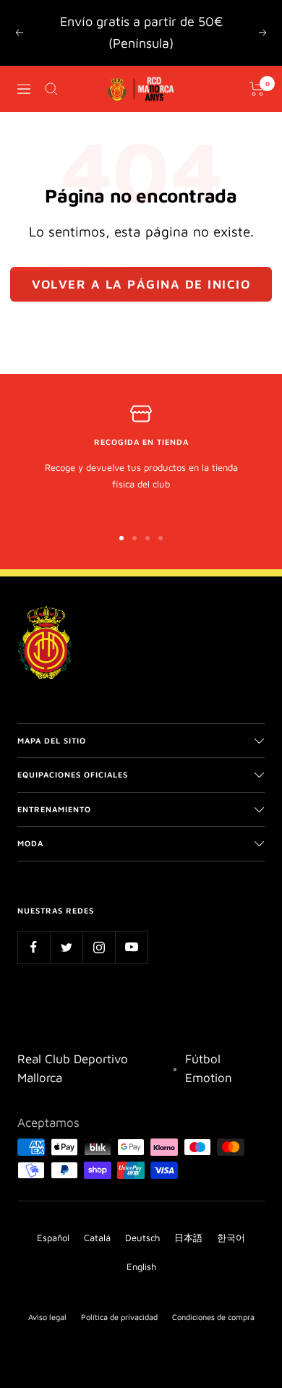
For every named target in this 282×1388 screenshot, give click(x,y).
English (141, 1266)
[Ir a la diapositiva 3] (147, 538)
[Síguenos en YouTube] (131, 947)
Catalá (97, 1237)
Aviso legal (47, 1316)
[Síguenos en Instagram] (98, 947)
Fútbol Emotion (208, 1068)
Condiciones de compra (213, 1316)
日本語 (188, 1237)
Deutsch (142, 1237)
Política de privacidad (119, 1316)
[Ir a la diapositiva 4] (160, 538)
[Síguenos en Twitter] (66, 947)
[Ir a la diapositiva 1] (121, 538)
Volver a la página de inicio (141, 284)
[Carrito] (257, 89)
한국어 (231, 1237)
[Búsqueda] (51, 88)
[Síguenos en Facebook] (33, 947)
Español (53, 1237)
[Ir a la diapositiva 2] (134, 538)
